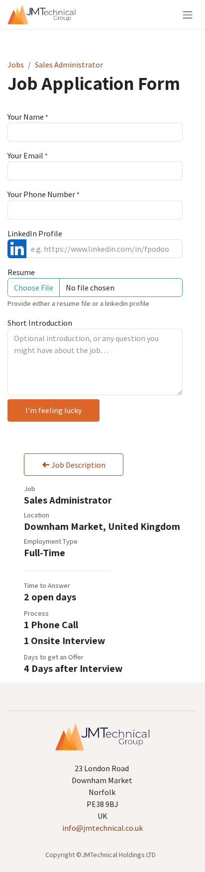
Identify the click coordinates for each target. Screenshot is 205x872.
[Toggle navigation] (188, 14)
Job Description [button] (77, 465)
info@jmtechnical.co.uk (102, 828)
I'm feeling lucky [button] (53, 410)
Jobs (15, 65)
